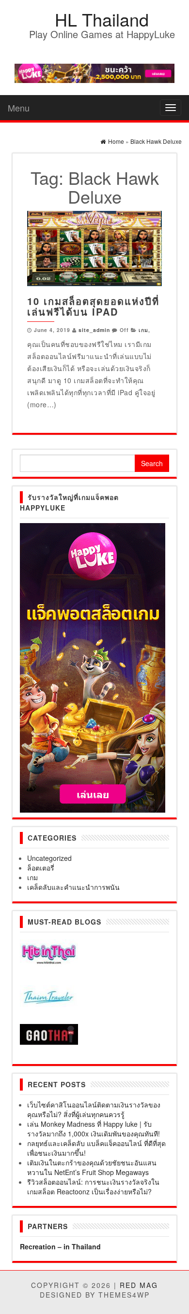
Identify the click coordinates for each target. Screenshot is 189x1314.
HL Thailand (102, 19)
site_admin (94, 329)
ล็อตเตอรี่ (40, 867)
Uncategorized (49, 858)
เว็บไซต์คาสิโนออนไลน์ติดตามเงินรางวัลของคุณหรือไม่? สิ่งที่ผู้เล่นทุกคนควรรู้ (93, 1109)
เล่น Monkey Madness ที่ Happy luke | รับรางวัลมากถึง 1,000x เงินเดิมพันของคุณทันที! (93, 1128)
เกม (143, 329)
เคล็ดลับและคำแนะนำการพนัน (73, 887)
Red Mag (139, 1285)
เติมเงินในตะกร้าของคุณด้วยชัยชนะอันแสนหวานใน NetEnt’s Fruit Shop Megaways (92, 1167)
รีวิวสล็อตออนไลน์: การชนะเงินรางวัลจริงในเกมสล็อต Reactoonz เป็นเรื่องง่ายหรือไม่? (93, 1186)
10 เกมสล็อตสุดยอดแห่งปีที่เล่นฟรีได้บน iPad (93, 306)
